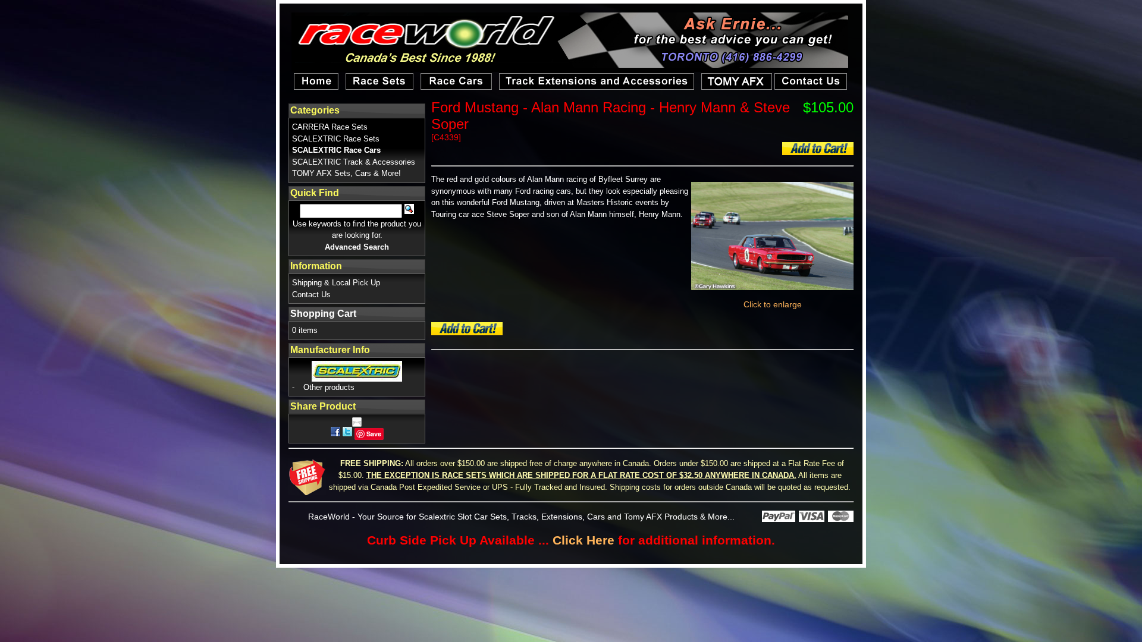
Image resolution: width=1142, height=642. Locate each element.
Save (373, 433)
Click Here (583, 540)
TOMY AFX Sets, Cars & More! (346, 173)
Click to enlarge (772, 304)
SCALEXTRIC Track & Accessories (353, 162)
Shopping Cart (323, 314)
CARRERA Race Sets (330, 126)
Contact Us (311, 294)
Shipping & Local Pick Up (336, 282)
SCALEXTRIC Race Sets (335, 138)
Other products (328, 387)
